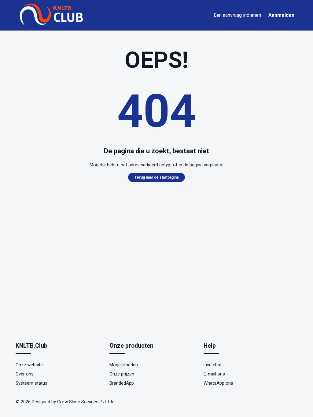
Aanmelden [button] (281, 15)
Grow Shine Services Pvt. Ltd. (86, 401)
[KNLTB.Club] (52, 25)
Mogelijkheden (123, 365)
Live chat (213, 365)
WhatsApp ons (218, 383)
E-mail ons (214, 374)
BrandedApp (121, 383)
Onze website (29, 365)
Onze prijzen (121, 374)
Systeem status (31, 383)
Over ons (25, 374)
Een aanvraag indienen (237, 15)
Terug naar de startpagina (156, 177)
